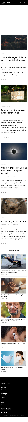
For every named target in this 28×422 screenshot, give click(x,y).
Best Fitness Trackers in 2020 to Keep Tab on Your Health (13, 295)
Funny (2, 402)
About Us (3, 387)
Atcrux (5, 2)
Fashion (3, 405)
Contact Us (4, 389)
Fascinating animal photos (13, 221)
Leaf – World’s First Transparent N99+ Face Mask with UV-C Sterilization (13, 320)
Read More (4, 80)
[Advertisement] (14, 21)
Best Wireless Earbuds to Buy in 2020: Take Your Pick (13, 344)
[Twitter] (2, 413)
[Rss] (6, 413)
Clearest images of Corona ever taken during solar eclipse (14, 170)
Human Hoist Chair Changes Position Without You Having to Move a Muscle (13, 271)
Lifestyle (3, 397)
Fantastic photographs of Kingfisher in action (13, 111)
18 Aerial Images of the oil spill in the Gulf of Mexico (13, 58)
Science (3, 164)
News (2, 53)
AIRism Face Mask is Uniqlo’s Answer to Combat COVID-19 (12, 368)
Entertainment (5, 106)
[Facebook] (4, 413)
